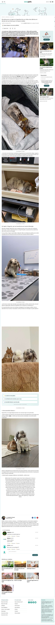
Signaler (18, 536)
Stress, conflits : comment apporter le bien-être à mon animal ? (47, 607)
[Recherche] (4, 2)
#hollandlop (8, 495)
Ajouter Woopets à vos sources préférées (11, 25)
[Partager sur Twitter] (35, 518)
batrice (8, 538)
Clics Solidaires (4, 607)
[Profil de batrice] (5, 539)
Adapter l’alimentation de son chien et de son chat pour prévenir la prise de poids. (47, 611)
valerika (9, 532)
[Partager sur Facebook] (12, 28)
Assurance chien (4, 613)
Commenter (35, 555)
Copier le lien (6, 28)
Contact (16, 611)
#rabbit (27, 494)
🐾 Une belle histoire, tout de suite (11, 402)
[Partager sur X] (15, 28)
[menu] (3, 1)
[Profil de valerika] (5, 533)
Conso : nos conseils (5, 609)
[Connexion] (47, 2)
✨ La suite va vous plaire (9, 395)
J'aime (9, 536)
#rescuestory (31, 494)
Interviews (3, 611)
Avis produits (17, 613)
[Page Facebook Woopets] (49, 2)
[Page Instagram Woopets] (51, 2)
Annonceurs (17, 605)
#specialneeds (15, 495)
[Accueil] (28, 2)
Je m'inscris (46, 85)
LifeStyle (3, 605)
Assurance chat (4, 615)
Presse (16, 609)
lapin (28, 77)
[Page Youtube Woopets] (53, 2)
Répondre (13, 536)
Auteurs (16, 603)
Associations (17, 607)
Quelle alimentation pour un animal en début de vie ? (47, 603)
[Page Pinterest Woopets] (31, 602)
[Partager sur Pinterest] (37, 518)
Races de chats (4, 603)
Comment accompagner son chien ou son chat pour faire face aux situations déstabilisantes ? (47, 616)
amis (10, 415)
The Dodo (19, 76)
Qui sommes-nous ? (19, 601)
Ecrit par (25, 23)
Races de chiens (4, 601)
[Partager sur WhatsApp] (10, 28)
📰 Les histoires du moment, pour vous (12, 398)
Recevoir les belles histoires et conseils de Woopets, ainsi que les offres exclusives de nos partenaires (46, 82)
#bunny (23, 494)
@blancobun (8, 478)
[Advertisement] (20, 506)
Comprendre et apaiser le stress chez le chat (47, 620)
